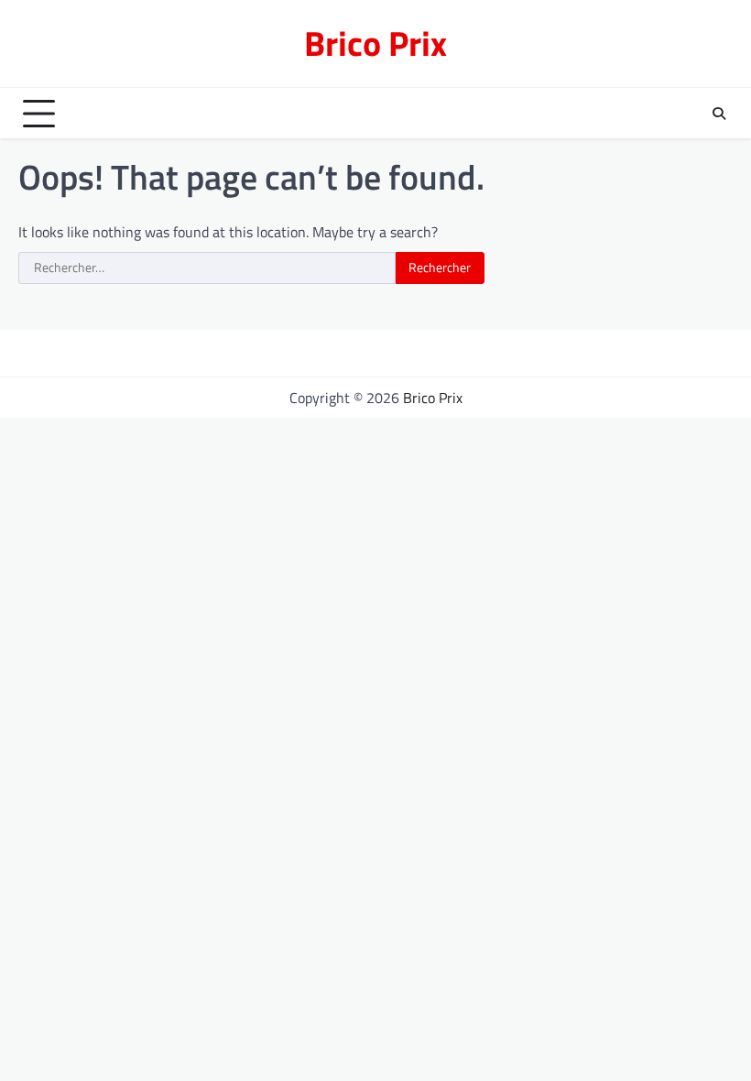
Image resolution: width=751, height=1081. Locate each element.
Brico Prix (375, 43)
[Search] (719, 113)
